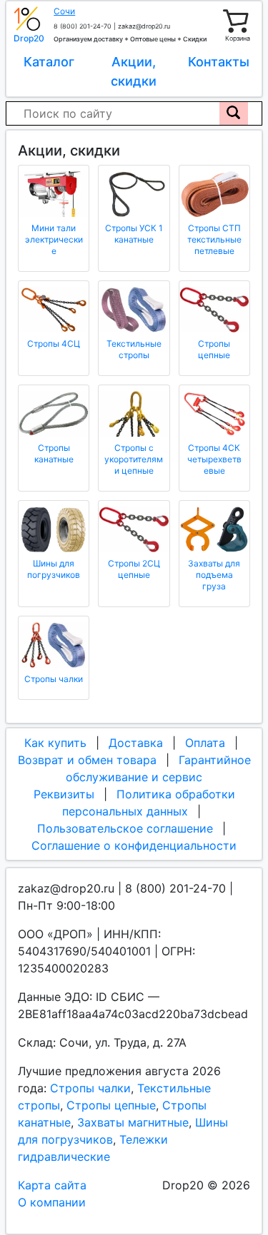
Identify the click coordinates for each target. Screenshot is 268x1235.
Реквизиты (64, 794)
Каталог (49, 61)
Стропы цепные (111, 1105)
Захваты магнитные (133, 1122)
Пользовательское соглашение (125, 828)
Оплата (205, 743)
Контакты (218, 61)
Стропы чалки (90, 1088)
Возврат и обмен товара (87, 760)
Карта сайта (52, 1185)
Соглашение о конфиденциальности (134, 845)
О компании (52, 1202)
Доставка (136, 743)
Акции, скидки (134, 71)
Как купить (55, 743)
